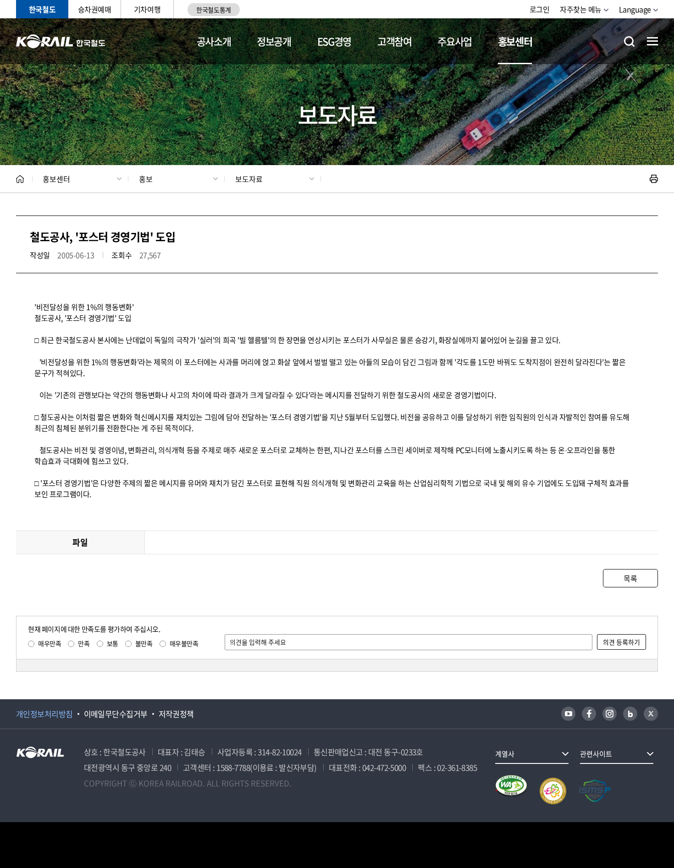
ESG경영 (334, 41)
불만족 (144, 643)
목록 (630, 578)
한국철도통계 (213, 9)
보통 (112, 643)
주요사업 (454, 41)
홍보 (146, 178)
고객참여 (394, 41)
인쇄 (654, 179)
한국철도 (42, 9)
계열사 (504, 754)
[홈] (20, 179)
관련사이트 (596, 754)
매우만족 (49, 643)
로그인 (540, 9)
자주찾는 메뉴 (581, 9)
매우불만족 (184, 643)
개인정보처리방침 (44, 713)
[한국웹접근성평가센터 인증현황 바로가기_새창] (511, 791)
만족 (83, 643)
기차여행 (147, 9)
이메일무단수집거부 (116, 713)
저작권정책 (176, 713)
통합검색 (629, 41)
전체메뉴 (652, 41)
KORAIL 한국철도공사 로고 (60, 41)
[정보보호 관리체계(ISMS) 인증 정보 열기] (595, 791)
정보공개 (274, 41)
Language (635, 9)
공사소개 (214, 41)
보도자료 (249, 178)
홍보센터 (515, 41)
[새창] (568, 714)
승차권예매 (94, 9)
